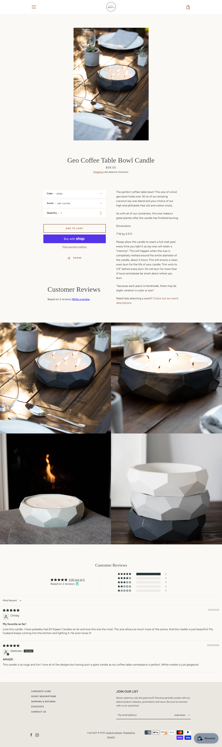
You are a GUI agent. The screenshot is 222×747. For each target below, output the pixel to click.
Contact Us (38, 712)
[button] (125, 574)
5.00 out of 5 (77, 579)
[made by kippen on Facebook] (31, 734)
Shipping (98, 172)
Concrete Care (41, 691)
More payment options (74, 246)
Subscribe (180, 715)
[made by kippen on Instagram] (37, 734)
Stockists (37, 706)
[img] (11, 610)
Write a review (81, 299)
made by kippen (114, 732)
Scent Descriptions (43, 696)
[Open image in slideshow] (111, 84)
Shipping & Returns (43, 701)
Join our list (127, 691)
